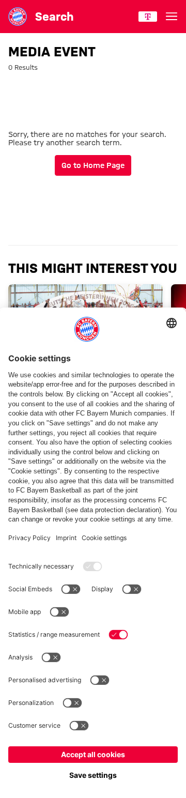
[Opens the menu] (171, 16)
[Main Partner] (147, 16)
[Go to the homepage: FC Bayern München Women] (17, 16)
